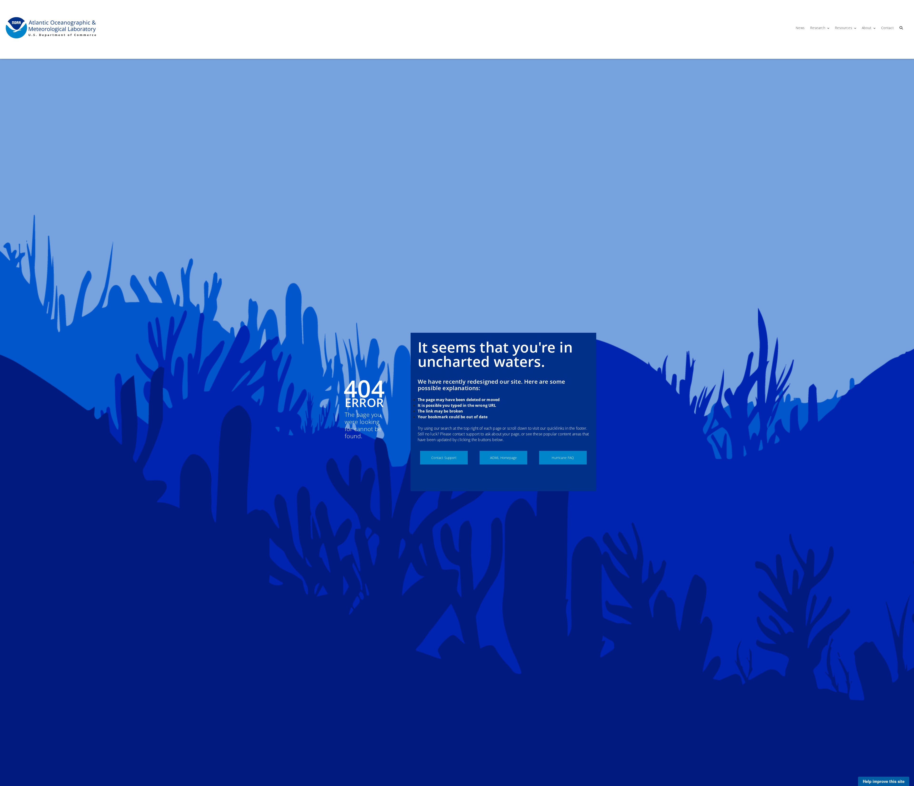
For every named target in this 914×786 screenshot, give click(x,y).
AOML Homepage (503, 457)
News (800, 27)
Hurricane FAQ (563, 457)
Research (817, 27)
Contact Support (443, 457)
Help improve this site (883, 781)
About (867, 27)
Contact (887, 27)
